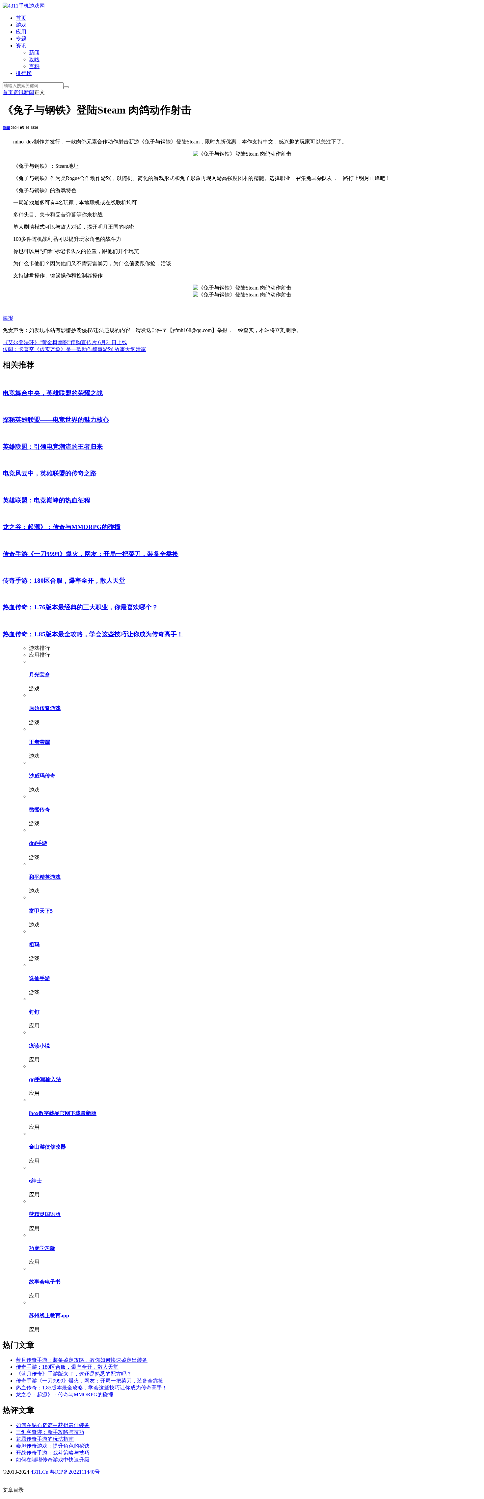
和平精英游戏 (45, 877)
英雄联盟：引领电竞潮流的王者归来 (53, 446)
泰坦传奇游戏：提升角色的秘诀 (53, 1446)
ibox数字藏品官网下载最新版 (62, 1113)
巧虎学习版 (42, 1248)
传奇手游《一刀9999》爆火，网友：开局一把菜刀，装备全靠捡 (90, 553)
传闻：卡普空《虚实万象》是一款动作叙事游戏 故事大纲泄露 (74, 349)
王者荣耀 (39, 742)
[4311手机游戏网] (24, 6)
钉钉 (34, 1012)
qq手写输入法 (45, 1079)
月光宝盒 (39, 674)
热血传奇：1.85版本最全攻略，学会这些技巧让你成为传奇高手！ (93, 634)
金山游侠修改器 (47, 1147)
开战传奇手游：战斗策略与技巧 (53, 1453)
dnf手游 (38, 843)
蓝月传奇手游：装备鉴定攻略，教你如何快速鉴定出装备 (82, 1360)
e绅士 (35, 1180)
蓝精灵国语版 (45, 1214)
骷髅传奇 (39, 809)
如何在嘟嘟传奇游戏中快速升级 (53, 1459)
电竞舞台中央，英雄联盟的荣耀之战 (53, 393)
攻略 (34, 59)
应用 (21, 32)
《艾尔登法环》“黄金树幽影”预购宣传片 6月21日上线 (65, 342)
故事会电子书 (45, 1281)
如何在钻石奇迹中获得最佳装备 (53, 1425)
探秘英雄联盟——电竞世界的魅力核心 (56, 419)
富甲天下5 (41, 911)
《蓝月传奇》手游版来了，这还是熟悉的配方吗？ (74, 1374)
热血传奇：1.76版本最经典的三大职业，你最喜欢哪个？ (80, 607)
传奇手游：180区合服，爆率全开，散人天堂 (64, 580)
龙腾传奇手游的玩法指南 (45, 1439)
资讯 (21, 45)
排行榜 (24, 73)
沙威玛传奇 (42, 775)
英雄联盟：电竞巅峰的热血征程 (46, 500)
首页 (21, 18)
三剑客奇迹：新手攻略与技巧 (50, 1432)
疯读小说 (39, 1046)
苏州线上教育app (49, 1315)
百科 (34, 66)
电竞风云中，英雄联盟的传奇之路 (49, 473)
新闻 (34, 52)
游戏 (21, 25)
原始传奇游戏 (45, 708)
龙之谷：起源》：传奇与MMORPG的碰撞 (62, 526)
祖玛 (34, 944)
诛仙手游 (39, 978)
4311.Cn (39, 1472)
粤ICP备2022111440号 (75, 1472)
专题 (21, 38)
